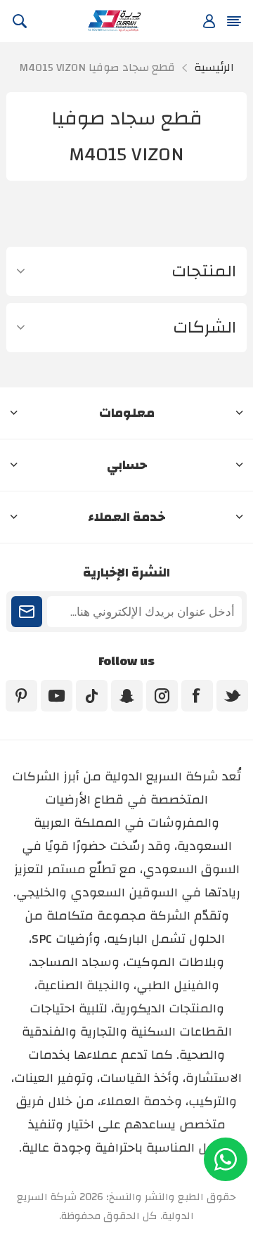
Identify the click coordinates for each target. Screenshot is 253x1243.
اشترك (26, 611)
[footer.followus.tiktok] (92, 695)
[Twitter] (232, 695)
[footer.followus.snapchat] (127, 695)
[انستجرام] (162, 695)
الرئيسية (214, 67)
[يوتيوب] (56, 695)
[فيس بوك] (197, 695)
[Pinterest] (21, 695)
